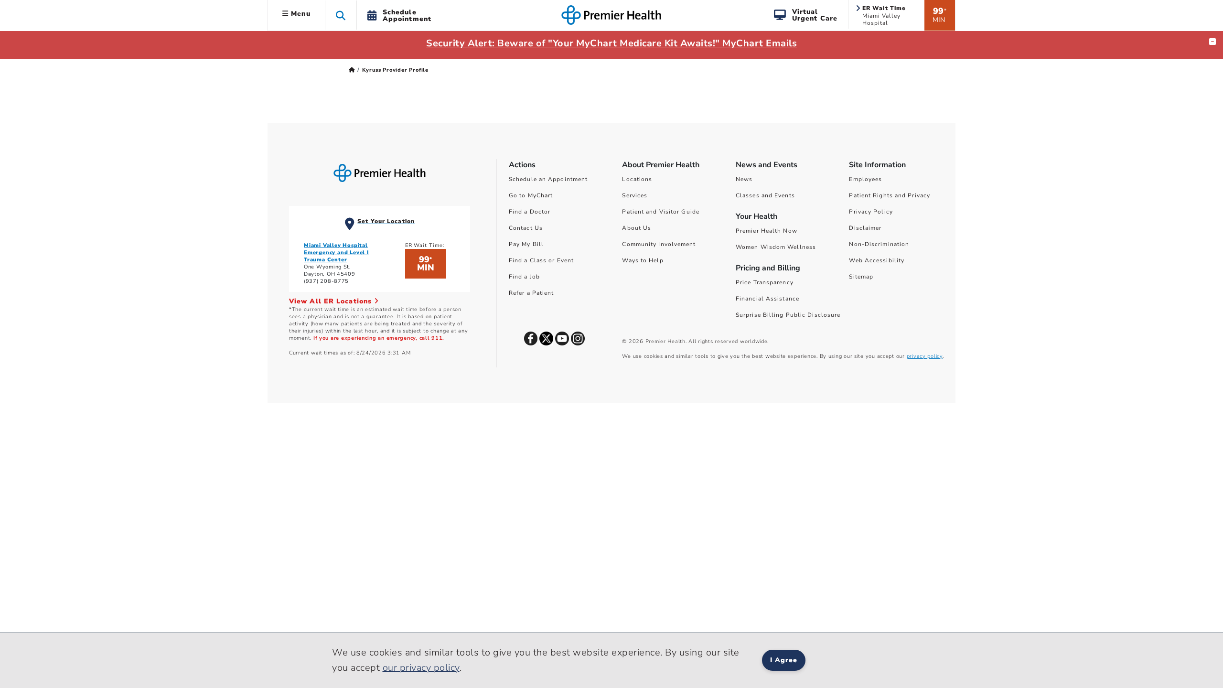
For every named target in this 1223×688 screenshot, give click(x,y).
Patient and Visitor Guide (660, 211)
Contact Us (526, 228)
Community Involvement (659, 244)
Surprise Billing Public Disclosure (788, 315)
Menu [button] (300, 13)
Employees (865, 179)
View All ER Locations (331, 301)
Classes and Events (765, 195)
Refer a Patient (531, 293)
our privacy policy (421, 667)
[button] (341, 15)
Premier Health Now (766, 231)
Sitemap (861, 276)
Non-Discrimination (879, 244)
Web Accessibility (876, 260)
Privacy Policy (870, 211)
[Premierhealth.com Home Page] (352, 70)
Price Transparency (765, 282)
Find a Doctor (529, 211)
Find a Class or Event (541, 260)
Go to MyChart (531, 195)
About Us (636, 228)
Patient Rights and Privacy (889, 195)
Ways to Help (642, 260)
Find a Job (524, 276)
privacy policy (925, 356)
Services (634, 195)
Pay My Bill (526, 244)
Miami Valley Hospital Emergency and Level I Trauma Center (336, 252)
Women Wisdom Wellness (776, 247)
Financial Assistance (767, 298)
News (744, 179)
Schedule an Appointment (548, 179)
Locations (637, 179)
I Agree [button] (783, 660)
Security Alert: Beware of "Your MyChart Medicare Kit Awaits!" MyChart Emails (611, 43)
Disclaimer (865, 228)
